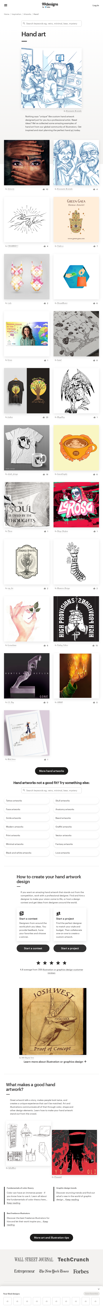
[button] (99, 1289)
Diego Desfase (62, 531)
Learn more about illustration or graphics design (53, 1061)
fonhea (10, 417)
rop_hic (10, 588)
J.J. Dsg (11, 702)
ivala (9, 303)
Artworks (27, 14)
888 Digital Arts (28, 1057)
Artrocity (11, 189)
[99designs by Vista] (50, 5)
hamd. (59, 360)
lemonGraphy (62, 474)
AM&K (60, 702)
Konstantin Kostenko (74, 111)
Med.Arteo (12, 759)
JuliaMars (12, 1168)
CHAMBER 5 (13, 246)
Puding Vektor (62, 645)
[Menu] (5, 5)
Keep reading (13, 1203)
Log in (96, 5)
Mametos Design (63, 588)
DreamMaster (62, 303)
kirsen (10, 360)
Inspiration (17, 14)
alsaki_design (13, 474)
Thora (10, 531)
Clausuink (58, 1177)
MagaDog (61, 417)
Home (7, 14)
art (72, 130)
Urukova (60, 246)
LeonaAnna (12, 645)
